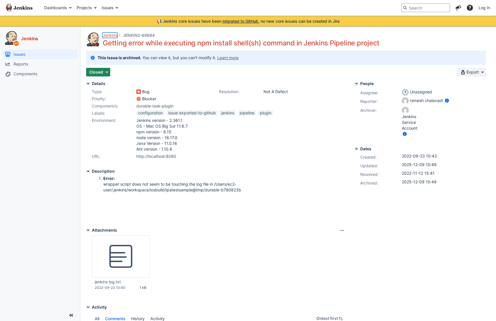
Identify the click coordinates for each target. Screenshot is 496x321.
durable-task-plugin (154, 105)
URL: (96, 156)
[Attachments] (88, 230)
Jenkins (110, 35)
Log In (484, 7)
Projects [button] (84, 7)
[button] (458, 7)
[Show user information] (447, 100)
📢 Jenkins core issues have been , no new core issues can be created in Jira (248, 21)
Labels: (98, 113)
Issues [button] (107, 7)
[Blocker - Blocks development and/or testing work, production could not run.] (138, 99)
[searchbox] (426, 8)
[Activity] (88, 307)
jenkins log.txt (108, 281)
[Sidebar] (71, 315)
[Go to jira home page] (19, 8)
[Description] (88, 171)
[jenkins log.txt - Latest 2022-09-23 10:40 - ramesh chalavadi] (120, 256)
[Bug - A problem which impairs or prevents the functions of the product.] (138, 91)
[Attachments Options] (342, 230)
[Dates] (356, 149)
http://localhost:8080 (156, 156)
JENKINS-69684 (139, 35)
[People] (356, 84)
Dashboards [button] (55, 7)
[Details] (88, 84)
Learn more (228, 57)
